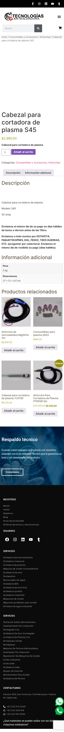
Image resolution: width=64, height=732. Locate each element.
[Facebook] (7, 539)
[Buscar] (38, 28)
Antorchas (45, 37)
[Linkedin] (23, 539)
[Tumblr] (39, 539)
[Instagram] (15, 539)
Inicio (4, 37)
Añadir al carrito (23, 151)
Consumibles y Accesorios (23, 37)
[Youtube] (31, 539)
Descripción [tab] (13, 172)
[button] (59, 16)
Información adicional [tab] (38, 172)
